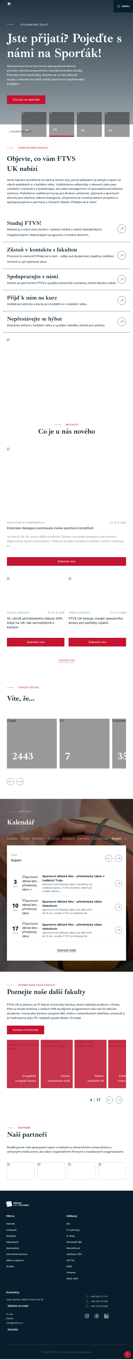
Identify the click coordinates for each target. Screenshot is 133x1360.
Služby (10, 1266)
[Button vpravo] (20, 781)
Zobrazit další (66, 950)
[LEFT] (108, 858)
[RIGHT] (118, 858)
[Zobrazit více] (121, 228)
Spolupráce (12, 1248)
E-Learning (72, 1229)
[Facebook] (96, 1316)
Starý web (72, 1278)
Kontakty (13, 1329)
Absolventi (12, 1242)
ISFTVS (70, 1260)
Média (9, 1318)
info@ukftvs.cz (14, 1322)
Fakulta (10, 1223)
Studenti (11, 1236)
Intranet (71, 1272)
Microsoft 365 (74, 1242)
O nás (9, 1314)
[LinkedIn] (106, 1316)
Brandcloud (73, 1248)
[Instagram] (87, 1316)
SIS (68, 1223)
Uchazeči (11, 1229)
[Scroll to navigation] (127, 1354)
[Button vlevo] (10, 781)
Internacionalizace (16, 1254)
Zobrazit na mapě (18, 1305)
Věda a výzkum (15, 1260)
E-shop (70, 1236)
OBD (69, 1266)
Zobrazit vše (66, 660)
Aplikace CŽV (74, 1254)
